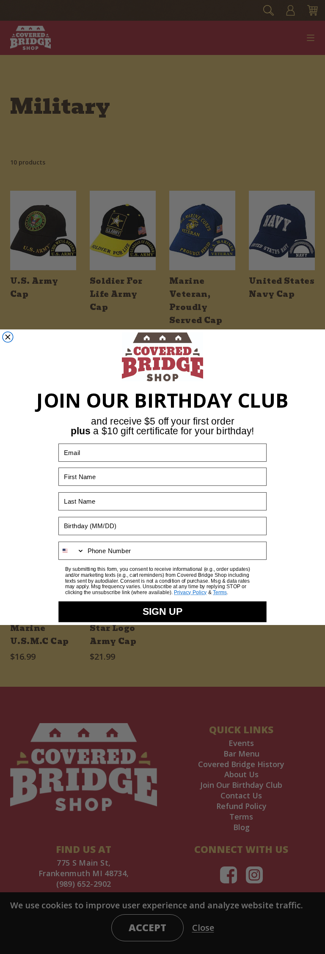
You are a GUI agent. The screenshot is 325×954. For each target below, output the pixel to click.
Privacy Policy (190, 592)
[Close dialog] (8, 337)
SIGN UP (162, 611)
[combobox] (71, 550)
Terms (220, 592)
